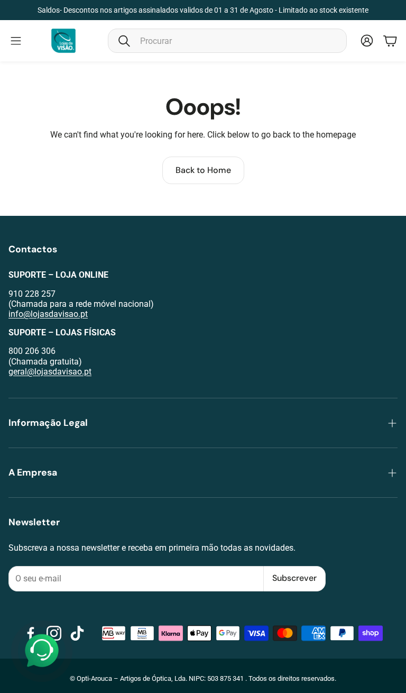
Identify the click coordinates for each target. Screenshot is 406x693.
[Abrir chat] (42, 651)
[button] (227, 40)
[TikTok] (77, 633)
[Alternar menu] (15, 40)
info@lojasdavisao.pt (48, 314)
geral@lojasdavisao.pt (49, 372)
